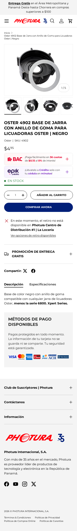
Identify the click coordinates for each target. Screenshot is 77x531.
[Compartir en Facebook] (33, 271)
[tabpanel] (38, 299)
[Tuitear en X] (25, 271)
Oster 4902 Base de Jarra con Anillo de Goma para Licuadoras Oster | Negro (38, 37)
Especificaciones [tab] (42, 284)
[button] (70, 21)
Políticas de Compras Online (20, 521)
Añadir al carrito (51, 195)
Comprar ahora (38, 207)
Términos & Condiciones (17, 517)
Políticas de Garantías (51, 521)
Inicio (7, 32)
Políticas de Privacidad (47, 517)
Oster (7, 140)
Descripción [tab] (13, 284)
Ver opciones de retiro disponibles (33, 235)
